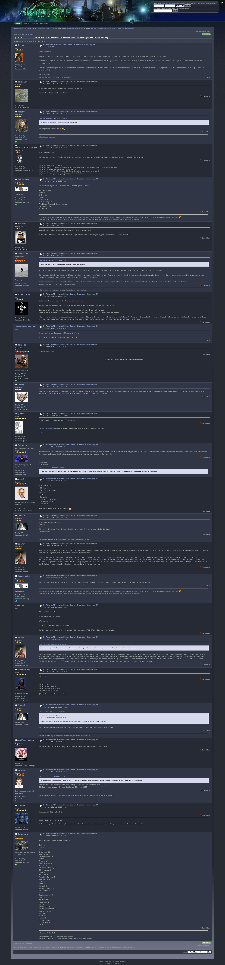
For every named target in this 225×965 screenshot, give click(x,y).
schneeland (22, 253)
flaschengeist (23, 179)
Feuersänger (79, 28)
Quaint (20, 414)
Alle (23, 34)
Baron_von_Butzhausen (26, 147)
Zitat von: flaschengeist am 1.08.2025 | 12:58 (54, 644)
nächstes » (207, 31)
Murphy (20, 112)
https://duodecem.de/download (129, 219)
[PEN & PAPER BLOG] (16, 142)
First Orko (22, 445)
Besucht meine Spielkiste (47, 428)
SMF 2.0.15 (102, 961)
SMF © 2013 (111, 961)
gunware (21, 770)
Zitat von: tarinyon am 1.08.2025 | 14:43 (52, 777)
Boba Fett (21, 345)
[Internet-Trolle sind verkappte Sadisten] (16, 381)
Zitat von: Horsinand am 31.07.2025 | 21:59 (53, 118)
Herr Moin (22, 223)
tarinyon (21, 544)
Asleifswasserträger (26, 740)
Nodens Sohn (23, 294)
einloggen (172, 3)
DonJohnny (22, 834)
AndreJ (20, 479)
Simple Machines (120, 961)
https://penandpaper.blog (47, 137)
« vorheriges (200, 31)
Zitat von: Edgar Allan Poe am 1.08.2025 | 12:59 (55, 712)
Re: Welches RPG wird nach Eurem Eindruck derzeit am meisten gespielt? (70, 81)
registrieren (181, 3)
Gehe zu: (184, 952)
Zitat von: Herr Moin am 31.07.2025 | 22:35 (53, 260)
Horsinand (22, 82)
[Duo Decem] (16, 205)
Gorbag (20, 385)
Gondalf (21, 516)
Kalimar (20, 45)
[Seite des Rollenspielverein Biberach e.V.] (16, 865)
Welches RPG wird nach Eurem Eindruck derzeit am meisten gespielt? (69, 45)
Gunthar (21, 805)
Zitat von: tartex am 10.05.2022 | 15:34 (52, 468)
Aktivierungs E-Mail (202, 3)
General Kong (23, 669)
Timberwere (70, 28)
